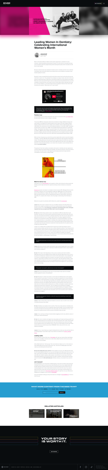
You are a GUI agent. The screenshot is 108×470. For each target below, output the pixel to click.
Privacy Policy (104, 468)
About (18, 467)
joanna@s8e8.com (65, 374)
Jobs (31, 467)
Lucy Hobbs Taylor (69, 116)
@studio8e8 (54, 372)
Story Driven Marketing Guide (52, 370)
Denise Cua (36, 190)
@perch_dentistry (67, 331)
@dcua (35, 333)
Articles (27, 467)
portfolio (23, 467)
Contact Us (13, 467)
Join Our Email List (37, 467)
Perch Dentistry (46, 183)
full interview (63, 201)
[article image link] (37, 413)
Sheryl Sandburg (49, 111)
